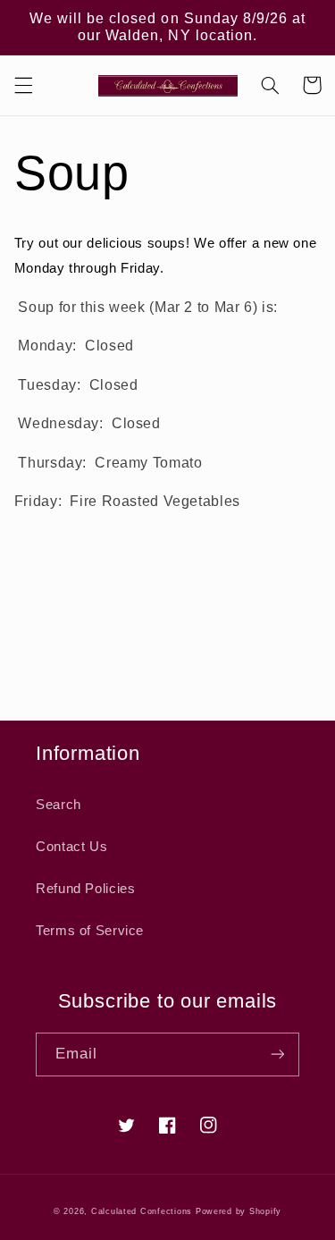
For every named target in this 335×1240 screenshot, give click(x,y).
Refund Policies (85, 888)
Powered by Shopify (238, 1211)
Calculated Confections (141, 1211)
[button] (23, 84)
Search (58, 804)
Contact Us (71, 846)
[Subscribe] (277, 1054)
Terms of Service (90, 931)
